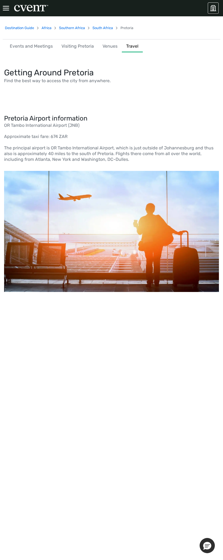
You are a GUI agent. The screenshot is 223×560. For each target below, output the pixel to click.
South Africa (102, 28)
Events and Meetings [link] (31, 46)
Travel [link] (132, 46)
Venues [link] (110, 46)
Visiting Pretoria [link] (77, 46)
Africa (46, 28)
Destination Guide (19, 28)
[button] (207, 545)
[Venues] (213, 8)
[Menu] (6, 8)
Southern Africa (72, 28)
